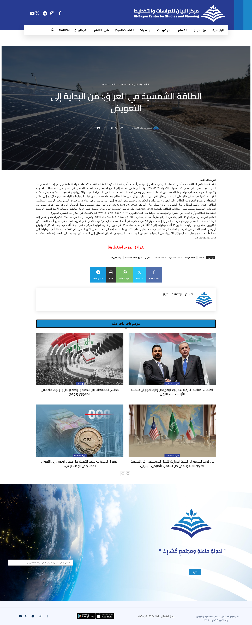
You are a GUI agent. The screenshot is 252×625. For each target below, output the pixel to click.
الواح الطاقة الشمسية (133, 257)
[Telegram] (44, 13)
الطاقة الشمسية (175, 257)
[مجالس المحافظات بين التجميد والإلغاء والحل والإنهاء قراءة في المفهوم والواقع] (79, 359)
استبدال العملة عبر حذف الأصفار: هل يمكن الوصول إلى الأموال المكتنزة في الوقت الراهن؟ (79, 463)
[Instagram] (52, 13)
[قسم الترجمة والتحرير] (156, 128)
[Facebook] (59, 13)
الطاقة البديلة (190, 257)
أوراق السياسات (80, 455)
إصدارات (80, 383)
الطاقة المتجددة (159, 257)
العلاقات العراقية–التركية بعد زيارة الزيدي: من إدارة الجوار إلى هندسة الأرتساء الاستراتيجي (172, 392)
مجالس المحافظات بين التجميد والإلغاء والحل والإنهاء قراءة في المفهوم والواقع (80, 392)
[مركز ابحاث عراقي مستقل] (191, 523)
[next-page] (128, 473)
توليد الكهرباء (116, 257)
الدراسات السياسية (172, 383)
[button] (52, 30)
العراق (147, 257)
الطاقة (201, 257)
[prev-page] (123, 473)
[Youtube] (32, 13)
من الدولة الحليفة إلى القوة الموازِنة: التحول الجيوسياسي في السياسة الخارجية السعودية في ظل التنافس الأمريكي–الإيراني (172, 463)
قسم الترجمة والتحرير (142, 128)
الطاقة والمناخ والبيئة (139, 85)
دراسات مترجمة (109, 85)
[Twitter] (37, 13)
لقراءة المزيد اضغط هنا (126, 247)
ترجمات (123, 85)
